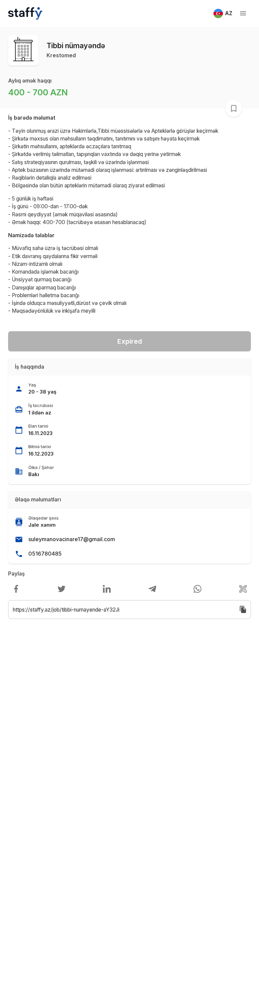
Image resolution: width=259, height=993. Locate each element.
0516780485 (45, 553)
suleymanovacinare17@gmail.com (71, 539)
